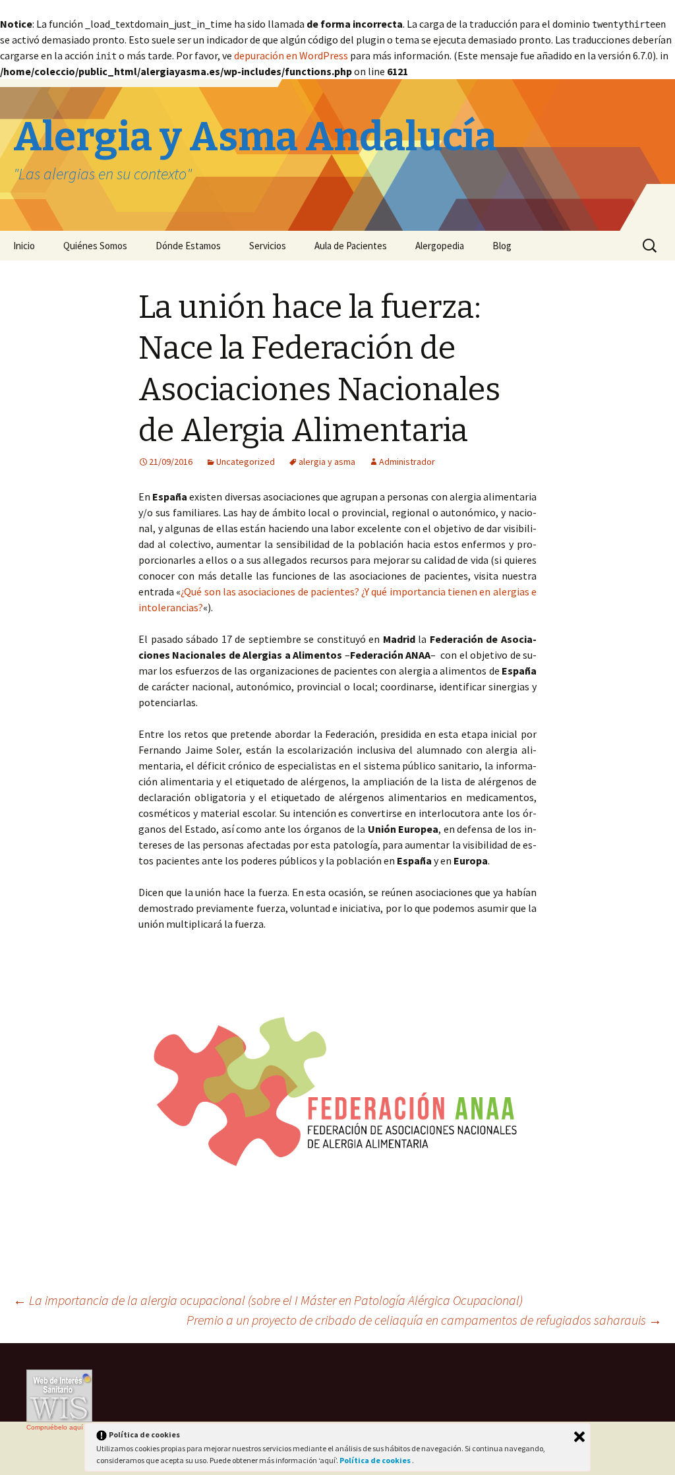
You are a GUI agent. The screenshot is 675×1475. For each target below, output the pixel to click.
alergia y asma (327, 461)
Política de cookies (375, 1460)
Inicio (24, 245)
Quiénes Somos (95, 245)
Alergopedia (439, 245)
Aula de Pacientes (350, 245)
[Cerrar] (579, 1436)
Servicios (267, 245)
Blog (502, 245)
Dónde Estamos (188, 245)
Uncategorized (245, 461)
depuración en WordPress (291, 55)
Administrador (407, 461)
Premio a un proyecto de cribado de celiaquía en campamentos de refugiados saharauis (424, 1319)
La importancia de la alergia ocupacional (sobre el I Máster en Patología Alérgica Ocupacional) (268, 1300)
